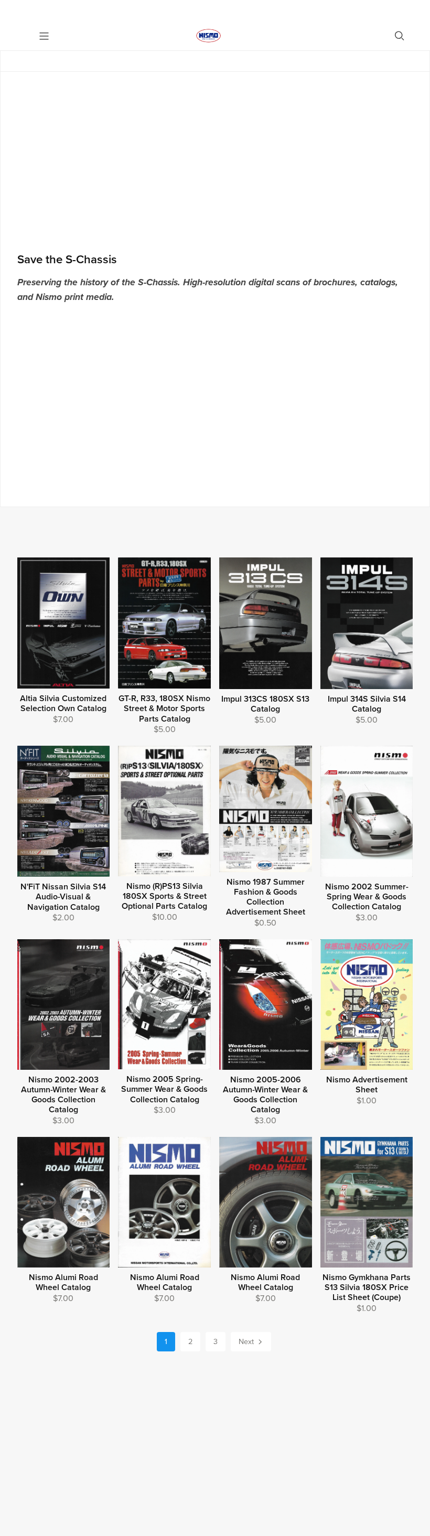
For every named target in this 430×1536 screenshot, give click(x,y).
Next (247, 1341)
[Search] (399, 36)
